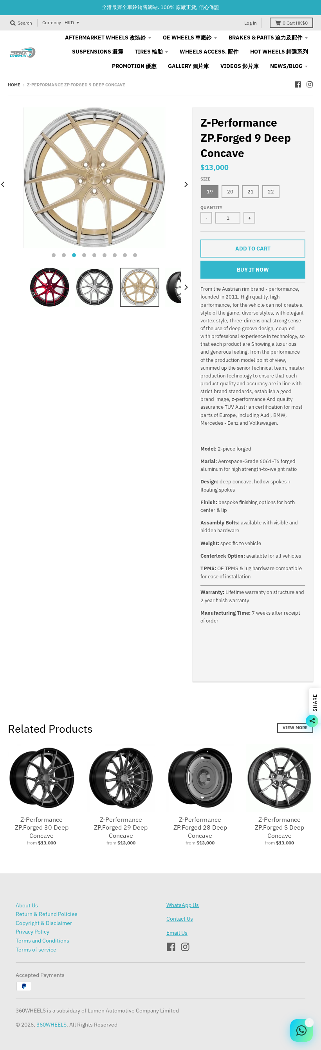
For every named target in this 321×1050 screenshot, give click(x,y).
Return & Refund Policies (47, 914)
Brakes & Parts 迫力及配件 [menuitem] (266, 37)
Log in (250, 23)
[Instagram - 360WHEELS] (309, 84)
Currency (51, 22)
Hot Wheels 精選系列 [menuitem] (279, 51)
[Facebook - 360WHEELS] (297, 84)
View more (295, 727)
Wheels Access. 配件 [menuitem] (209, 51)
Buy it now (253, 269)
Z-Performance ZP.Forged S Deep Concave (279, 828)
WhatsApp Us (182, 905)
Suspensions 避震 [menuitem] (97, 51)
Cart (295, 23)
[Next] (185, 184)
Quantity (211, 207)
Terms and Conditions (42, 940)
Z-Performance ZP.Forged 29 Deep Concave (121, 828)
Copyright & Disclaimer (44, 923)
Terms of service (36, 949)
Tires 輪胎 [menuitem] (149, 51)
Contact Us (179, 918)
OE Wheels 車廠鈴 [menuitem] (187, 37)
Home (14, 85)
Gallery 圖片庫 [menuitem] (188, 66)
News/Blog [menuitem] (286, 66)
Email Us (177, 932)
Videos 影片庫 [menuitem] (239, 66)
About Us (27, 905)
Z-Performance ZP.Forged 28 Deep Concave (200, 828)
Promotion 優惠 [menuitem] (134, 66)
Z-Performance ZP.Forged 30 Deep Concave (42, 828)
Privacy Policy (32, 931)
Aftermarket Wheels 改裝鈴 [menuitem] (105, 37)
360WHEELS (51, 1024)
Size (205, 179)
